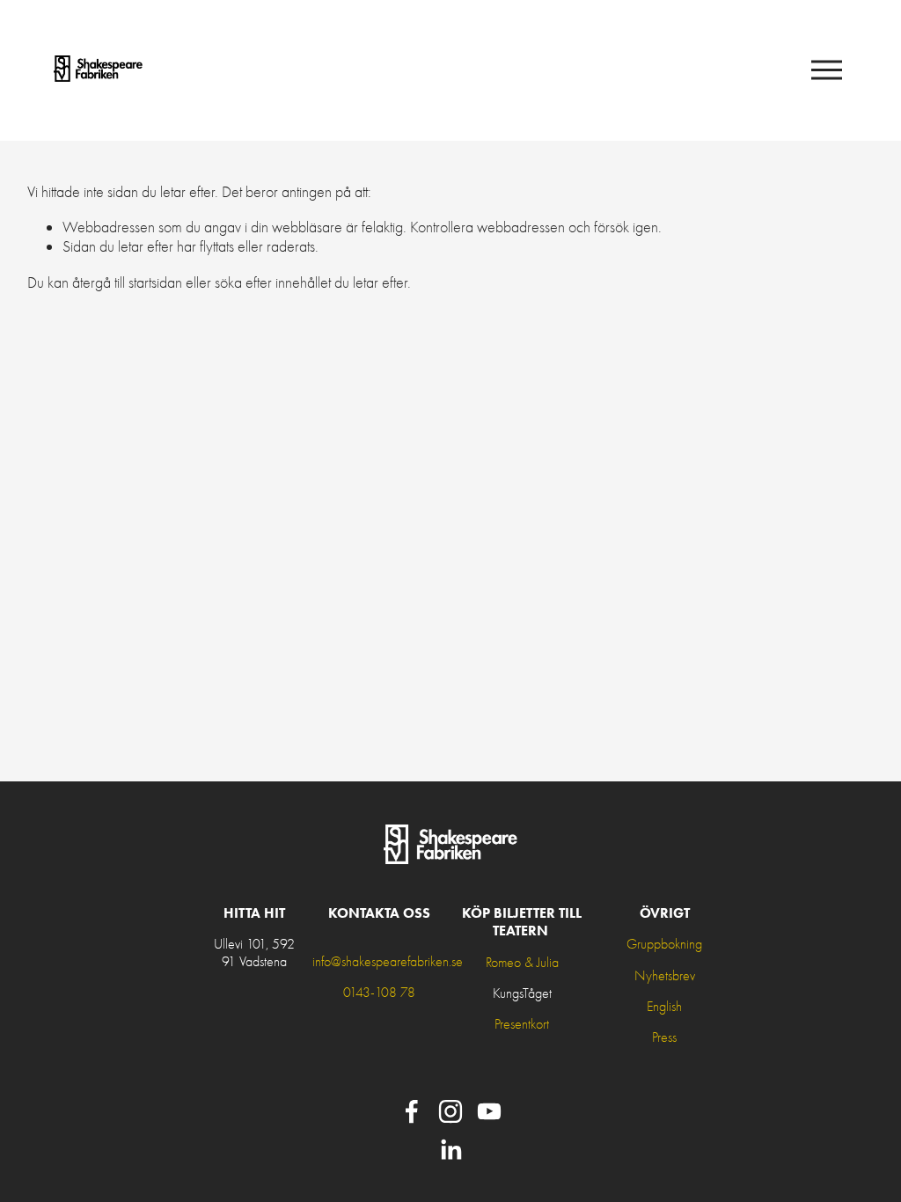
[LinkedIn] (450, 1150)
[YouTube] (489, 1111)
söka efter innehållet (273, 282)
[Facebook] (411, 1111)
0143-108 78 (379, 992)
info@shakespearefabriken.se (387, 962)
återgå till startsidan (127, 282)
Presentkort (521, 1024)
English (664, 1007)
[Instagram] (450, 1111)
